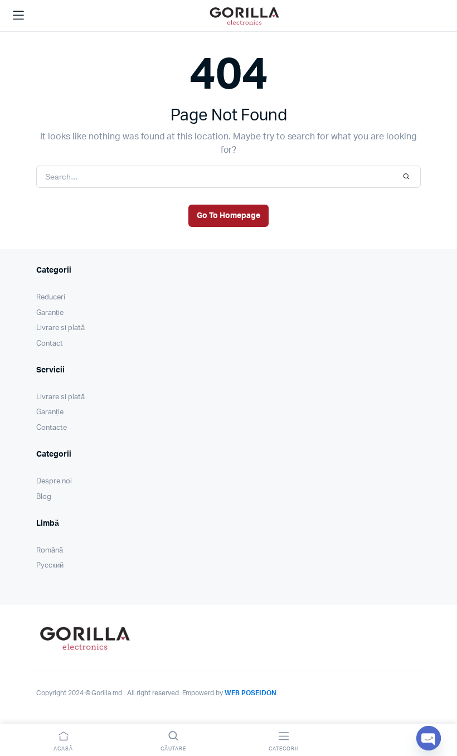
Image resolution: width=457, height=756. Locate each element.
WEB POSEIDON (250, 693)
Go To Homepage (228, 216)
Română (49, 550)
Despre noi (54, 481)
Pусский (50, 565)
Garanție (50, 313)
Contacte (51, 428)
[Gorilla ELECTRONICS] (244, 15)
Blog (43, 497)
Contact (49, 343)
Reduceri (50, 297)
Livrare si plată (60, 328)
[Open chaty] (428, 738)
